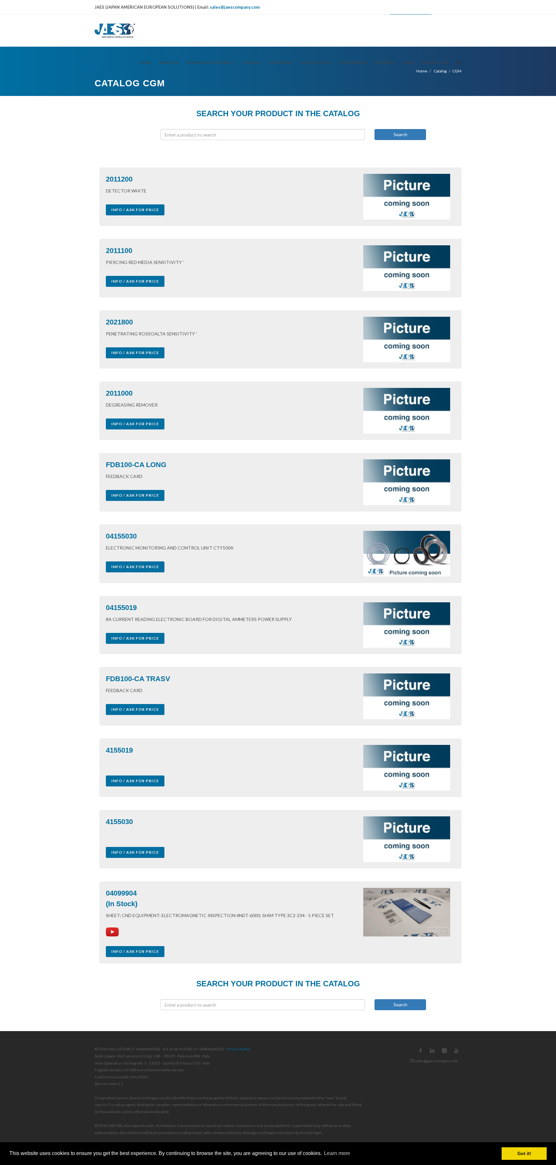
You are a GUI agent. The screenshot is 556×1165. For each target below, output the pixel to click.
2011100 (119, 251)
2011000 (119, 393)
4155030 (119, 822)
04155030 (121, 536)
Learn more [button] (337, 1153)
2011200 (119, 179)
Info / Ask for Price (135, 209)
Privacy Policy (238, 1049)
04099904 (121, 893)
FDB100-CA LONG (136, 465)
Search (400, 134)
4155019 (119, 750)
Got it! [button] (524, 1153)
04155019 (121, 608)
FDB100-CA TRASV (138, 679)
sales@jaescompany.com (235, 7)
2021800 (119, 322)
